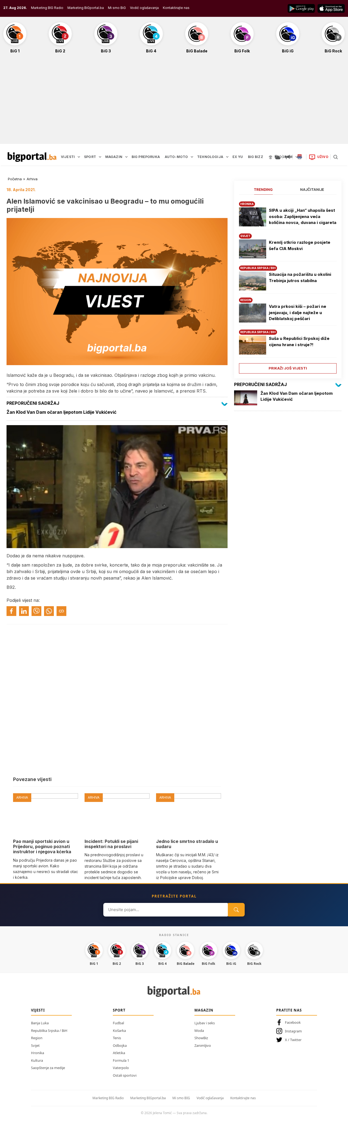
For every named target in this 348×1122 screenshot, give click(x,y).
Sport (119, 1010)
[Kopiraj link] (61, 611)
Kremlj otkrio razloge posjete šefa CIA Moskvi (299, 245)
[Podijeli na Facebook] (11, 611)
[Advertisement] (174, 102)
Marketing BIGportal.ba (148, 1098)
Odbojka (120, 1045)
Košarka (119, 1030)
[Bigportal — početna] (32, 157)
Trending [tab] (263, 189)
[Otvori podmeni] (78, 157)
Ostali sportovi (124, 1075)
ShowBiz (201, 1037)
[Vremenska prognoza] (277, 157)
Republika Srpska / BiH (49, 1030)
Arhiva (32, 179)
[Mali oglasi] (287, 157)
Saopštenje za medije (48, 1067)
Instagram (293, 1031)
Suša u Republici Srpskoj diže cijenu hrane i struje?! (299, 341)
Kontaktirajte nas (176, 8)
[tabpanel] (288, 285)
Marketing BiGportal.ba (85, 8)
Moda (199, 1030)
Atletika (119, 1052)
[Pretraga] (335, 157)
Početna (15, 179)
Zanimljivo (202, 1045)
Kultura (37, 1060)
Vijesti (38, 1010)
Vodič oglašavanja (144, 8)
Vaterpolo (121, 1067)
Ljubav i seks (204, 1022)
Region (36, 1037)
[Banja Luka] (299, 157)
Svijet (35, 1045)
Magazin (203, 1010)
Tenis (117, 1037)
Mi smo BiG (117, 8)
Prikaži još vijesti (288, 368)
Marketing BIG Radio (47, 8)
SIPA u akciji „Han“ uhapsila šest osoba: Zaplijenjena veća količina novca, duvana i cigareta (302, 216)
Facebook (293, 1022)
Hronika (37, 1052)
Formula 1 (121, 1060)
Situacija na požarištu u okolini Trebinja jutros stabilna (300, 277)
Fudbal (118, 1022)
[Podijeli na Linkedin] (24, 611)
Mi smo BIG (181, 1098)
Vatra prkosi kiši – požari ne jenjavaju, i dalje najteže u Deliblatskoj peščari (297, 312)
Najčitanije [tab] (312, 189)
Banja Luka (40, 1022)
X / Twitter (293, 1039)
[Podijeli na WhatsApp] (49, 611)
